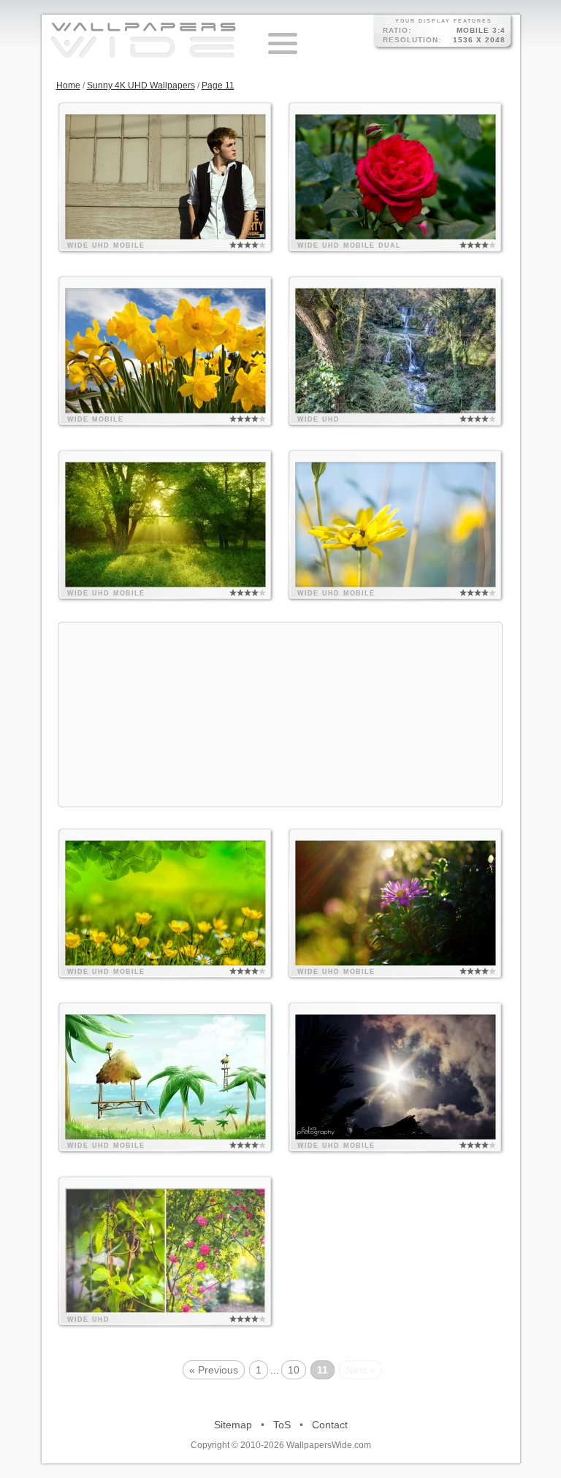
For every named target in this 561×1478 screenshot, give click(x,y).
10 (293, 1370)
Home (68, 85)
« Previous (213, 1370)
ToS (282, 1425)
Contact (330, 1425)
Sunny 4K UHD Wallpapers (141, 85)
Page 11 (218, 85)
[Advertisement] (280, 714)
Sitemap (233, 1425)
